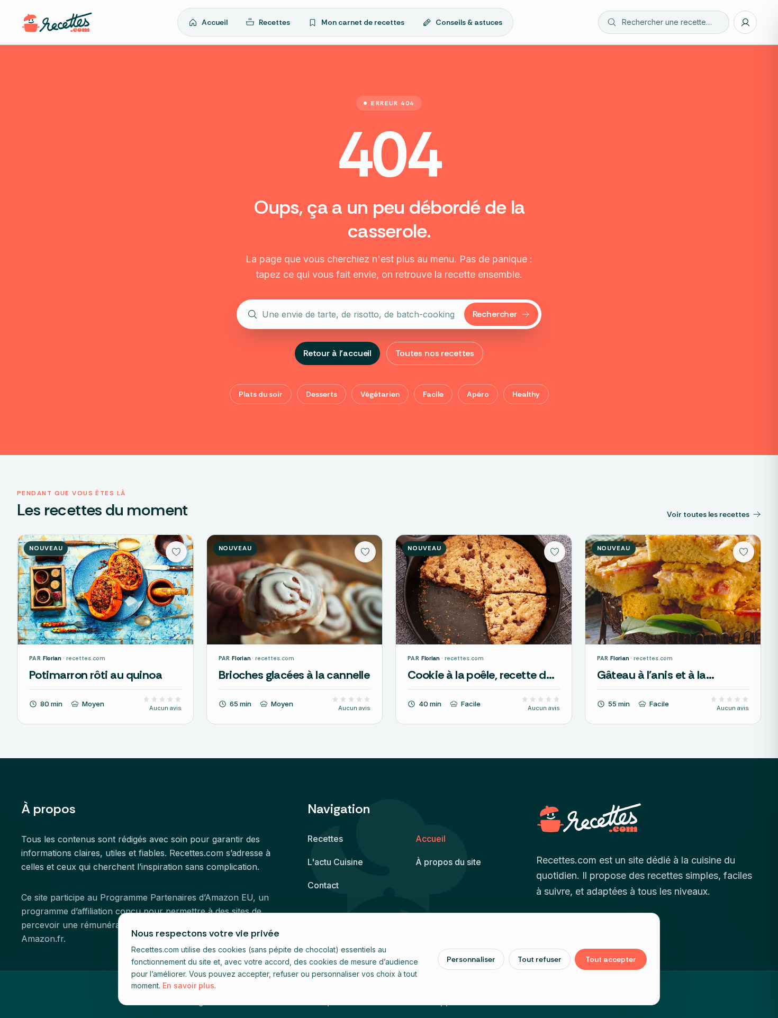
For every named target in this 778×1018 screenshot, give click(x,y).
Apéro (478, 394)
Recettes (274, 22)
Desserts (321, 394)
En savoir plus (188, 985)
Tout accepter (610, 959)
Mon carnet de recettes (362, 22)
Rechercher (495, 314)
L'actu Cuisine (335, 862)
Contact (323, 885)
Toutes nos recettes (434, 353)
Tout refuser (540, 959)
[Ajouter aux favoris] (176, 551)
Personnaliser (471, 959)
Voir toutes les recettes (708, 514)
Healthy (526, 394)
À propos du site (448, 862)
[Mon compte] (745, 22)
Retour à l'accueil (337, 353)
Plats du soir (261, 394)
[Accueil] (57, 22)
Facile (433, 394)
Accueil (215, 22)
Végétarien (380, 394)
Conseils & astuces (469, 22)
